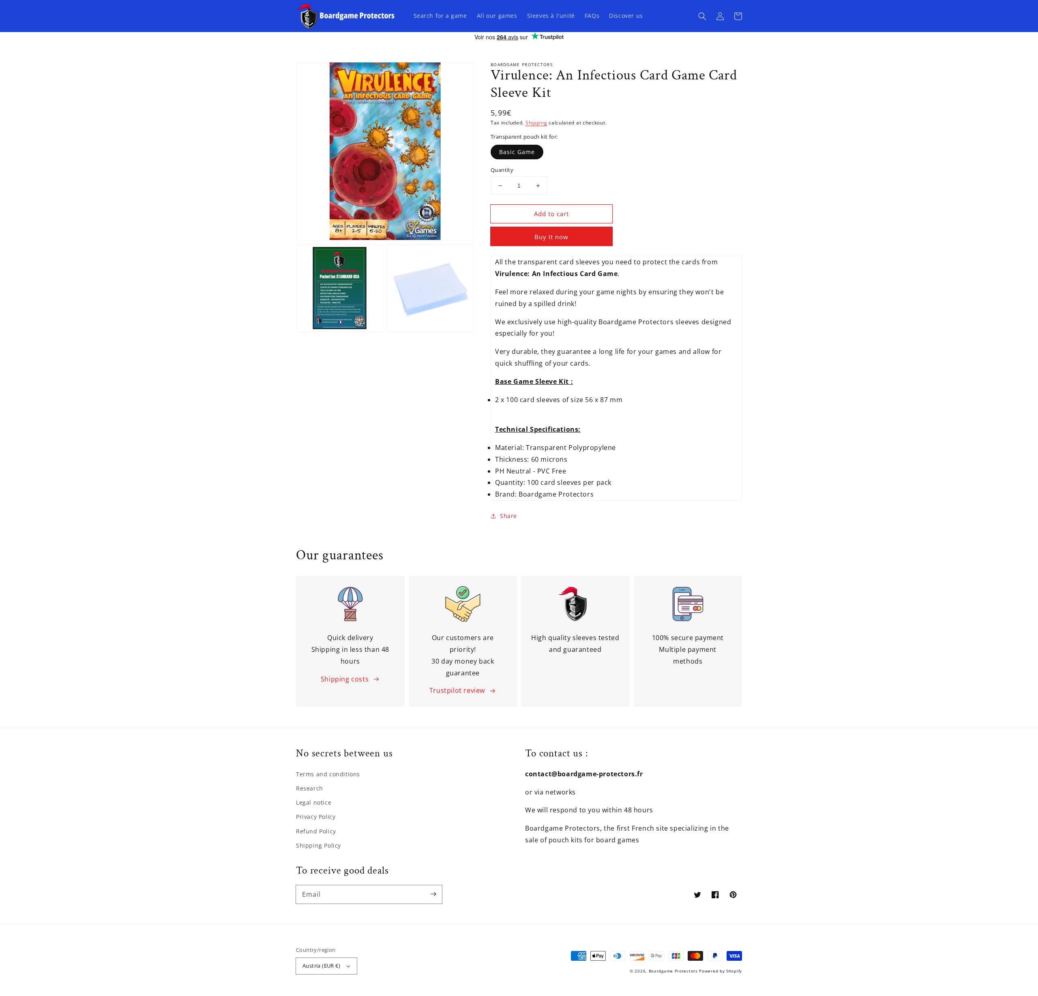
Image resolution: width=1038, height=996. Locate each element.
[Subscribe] (433, 894)
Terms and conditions (328, 774)
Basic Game (517, 152)
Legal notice (313, 802)
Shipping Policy (318, 845)
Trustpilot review (457, 690)
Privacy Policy (315, 816)
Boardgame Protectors (673, 971)
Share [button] (508, 516)
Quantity (502, 169)
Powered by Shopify (720, 971)
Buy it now (551, 237)
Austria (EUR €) (321, 965)
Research (309, 788)
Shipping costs (345, 679)
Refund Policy (316, 831)
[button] (702, 16)
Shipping (536, 122)
